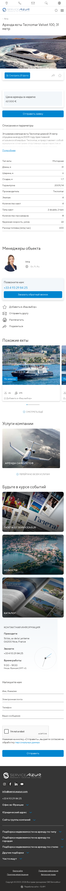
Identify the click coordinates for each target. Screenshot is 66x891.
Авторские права (48, 874)
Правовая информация (48, 871)
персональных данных (27, 742)
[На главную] (16, 10)
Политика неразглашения (17, 874)
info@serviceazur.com (15, 791)
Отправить (33, 753)
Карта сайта (18, 871)
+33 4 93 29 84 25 (16, 287)
